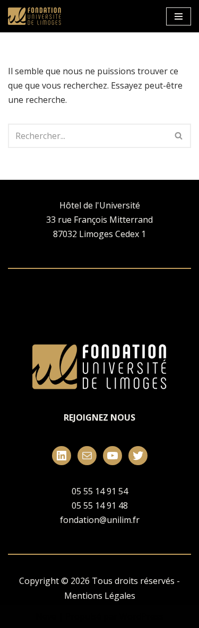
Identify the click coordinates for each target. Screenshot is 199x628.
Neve (46, 616)
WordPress (141, 616)
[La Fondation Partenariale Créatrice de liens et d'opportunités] (37, 16)
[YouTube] (112, 455)
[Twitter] (138, 455)
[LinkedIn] (61, 455)
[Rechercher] (179, 136)
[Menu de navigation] (178, 16)
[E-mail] (87, 455)
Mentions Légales (99, 595)
